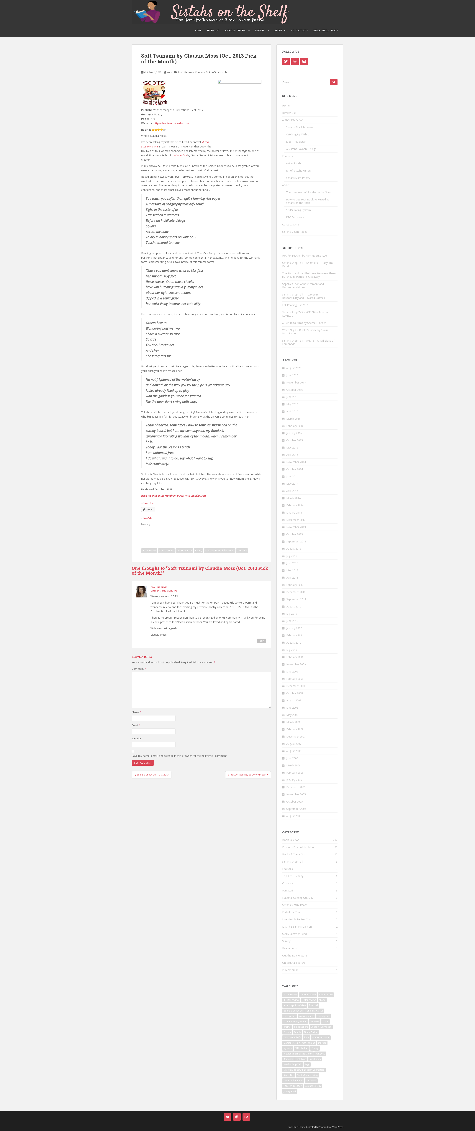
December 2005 (296, 787)
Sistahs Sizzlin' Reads (294, 905)
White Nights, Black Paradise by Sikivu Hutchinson (305, 331)
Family (297, 1032)
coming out (323, 1016)
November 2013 (296, 527)
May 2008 (292, 715)
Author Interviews (235, 30)
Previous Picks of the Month (211, 72)
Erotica (287, 1032)
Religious (320, 1053)
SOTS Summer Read (294, 934)
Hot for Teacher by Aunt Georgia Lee (304, 255)
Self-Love (301, 1059)
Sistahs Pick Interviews (299, 127)
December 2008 (296, 686)
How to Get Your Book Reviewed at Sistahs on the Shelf (307, 201)
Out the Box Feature (294, 955)
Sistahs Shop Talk (292, 861)
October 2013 (294, 534)
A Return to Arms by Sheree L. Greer (304, 323)
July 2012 (291, 613)
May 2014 (292, 483)
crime (325, 1021)
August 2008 (293, 700)
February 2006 (295, 772)
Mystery (288, 1048)
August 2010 (293, 642)
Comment (139, 668)
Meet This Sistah (296, 141)
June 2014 (292, 476)
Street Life (289, 1075)
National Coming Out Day (297, 897)
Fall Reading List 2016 (295, 305)
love (306, 1037)
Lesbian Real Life (292, 1037)
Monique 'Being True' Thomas (299, 1042)
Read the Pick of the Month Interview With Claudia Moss (173, 495)
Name (136, 712)
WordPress (337, 1127)
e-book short (301, 1026)
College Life (290, 1016)
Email (136, 725)
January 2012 (294, 628)
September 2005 (296, 809)
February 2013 (295, 585)
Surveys (286, 941)
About (278, 30)
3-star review (290, 994)
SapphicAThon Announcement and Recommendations (303, 285)
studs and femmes (293, 1080)
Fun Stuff (287, 890)
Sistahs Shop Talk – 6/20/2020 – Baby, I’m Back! (307, 264)
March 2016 (293, 418)
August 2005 (293, 816)
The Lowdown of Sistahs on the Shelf (308, 192)
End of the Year (291, 912)
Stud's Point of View (307, 1075)
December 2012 (296, 592)
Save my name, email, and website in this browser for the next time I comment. (179, 756)
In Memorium (290, 970)
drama (287, 1026)
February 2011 (295, 635)
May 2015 (292, 447)
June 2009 (292, 671)
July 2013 (291, 556)
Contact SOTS (299, 30)
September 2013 (296, 541)
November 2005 (296, 794)
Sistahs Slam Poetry (298, 178)
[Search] (334, 82)
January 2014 (294, 512)
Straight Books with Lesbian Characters (304, 1069)
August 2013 (293, 548)
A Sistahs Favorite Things (301, 149)
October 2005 (294, 801)
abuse (322, 1000)
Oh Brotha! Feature (293, 962)
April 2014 (292, 491)
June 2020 (292, 375)
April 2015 (292, 454)
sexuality (242, 550)
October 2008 (294, 693)
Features (260, 30)
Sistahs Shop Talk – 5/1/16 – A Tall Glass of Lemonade (308, 342)
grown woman (184, 550)
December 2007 (296, 736)
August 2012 (293, 606)
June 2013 (292, 563)
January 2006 (294, 780)
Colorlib (313, 1127)
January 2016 (294, 433)
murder (322, 1042)
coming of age (306, 1016)
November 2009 (296, 664)
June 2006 (292, 758)
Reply (261, 641)
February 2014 (295, 505)
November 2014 (296, 462)
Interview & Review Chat (297, 919)
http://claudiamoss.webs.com (171, 123)
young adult (290, 1091)
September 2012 (296, 599)
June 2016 (292, 397)
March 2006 (293, 765)
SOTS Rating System (298, 210)
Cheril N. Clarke (315, 1010)
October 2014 (294, 469)
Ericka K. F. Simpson (321, 1026)
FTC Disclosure (295, 217)
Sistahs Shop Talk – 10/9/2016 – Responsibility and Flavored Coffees (303, 296)
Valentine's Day (313, 1085)
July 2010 (291, 650)
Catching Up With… (297, 134)
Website (136, 738)
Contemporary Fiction (295, 1021)
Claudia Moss (166, 550)
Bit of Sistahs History (298, 170)
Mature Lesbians (320, 1037)
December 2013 (296, 520)
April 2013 (292, 577)
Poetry (198, 550)
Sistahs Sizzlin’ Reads (325, 30)
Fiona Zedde (310, 1032)
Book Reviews (186, 72)
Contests (287, 883)
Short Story (315, 1059)
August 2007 (293, 743)
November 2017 (296, 382)
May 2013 (292, 570)
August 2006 (293, 751)
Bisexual (313, 1005)
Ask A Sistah (293, 163)
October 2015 (294, 440)
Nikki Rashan (301, 1048)
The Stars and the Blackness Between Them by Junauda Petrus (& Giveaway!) (309, 275)
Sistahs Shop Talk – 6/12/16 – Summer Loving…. (305, 313)
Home (198, 30)
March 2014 (293, 498)
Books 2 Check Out (293, 854)
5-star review (309, 1000)
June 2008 (292, 707)
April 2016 (292, 411)
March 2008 (293, 722)
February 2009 (295, 678)
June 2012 (292, 621)
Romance (288, 1059)
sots (169, 72)
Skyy (307, 1064)
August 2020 (293, 368)
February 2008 (295, 729)
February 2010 (295, 657)
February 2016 (295, 426)
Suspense (311, 1080)
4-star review (149, 550)
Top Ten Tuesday (292, 876)
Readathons (289, 948)
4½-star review (291, 1000)
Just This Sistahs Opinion (297, 926)
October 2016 (294, 389)
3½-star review (308, 994)
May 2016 (292, 404)
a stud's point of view (295, 1005)
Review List (213, 30)
